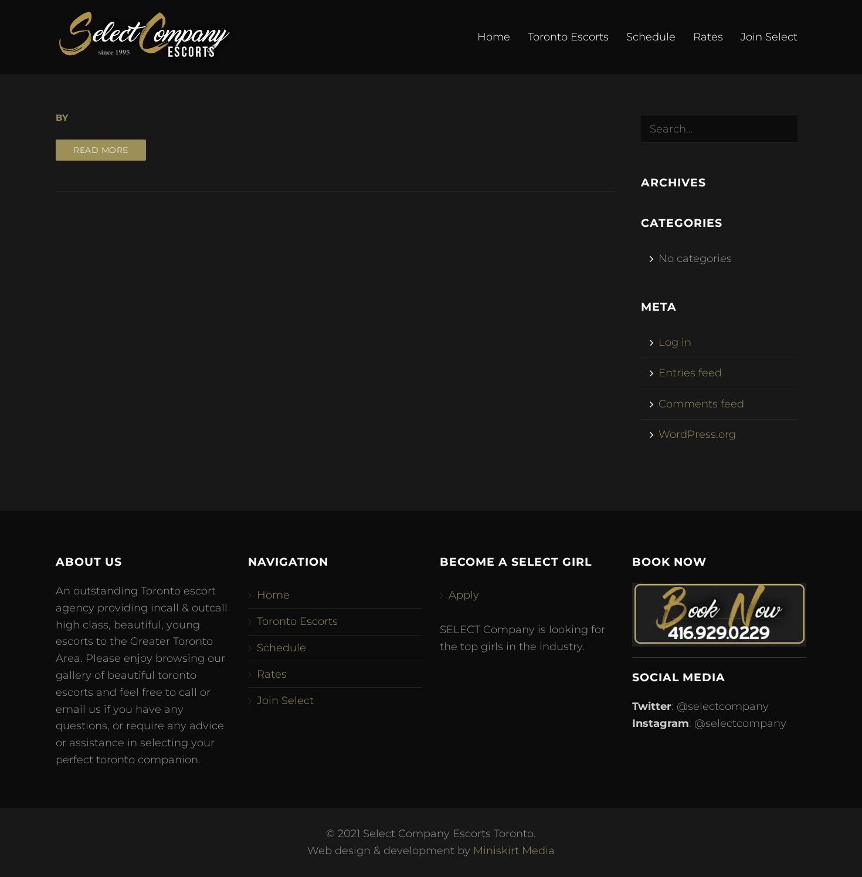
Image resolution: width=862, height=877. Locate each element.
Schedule (651, 36)
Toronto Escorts (568, 36)
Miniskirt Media (514, 850)
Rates (708, 36)
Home (493, 36)
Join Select (769, 36)
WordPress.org (697, 434)
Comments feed (701, 403)
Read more (100, 150)
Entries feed (690, 372)
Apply (464, 595)
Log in (675, 342)
